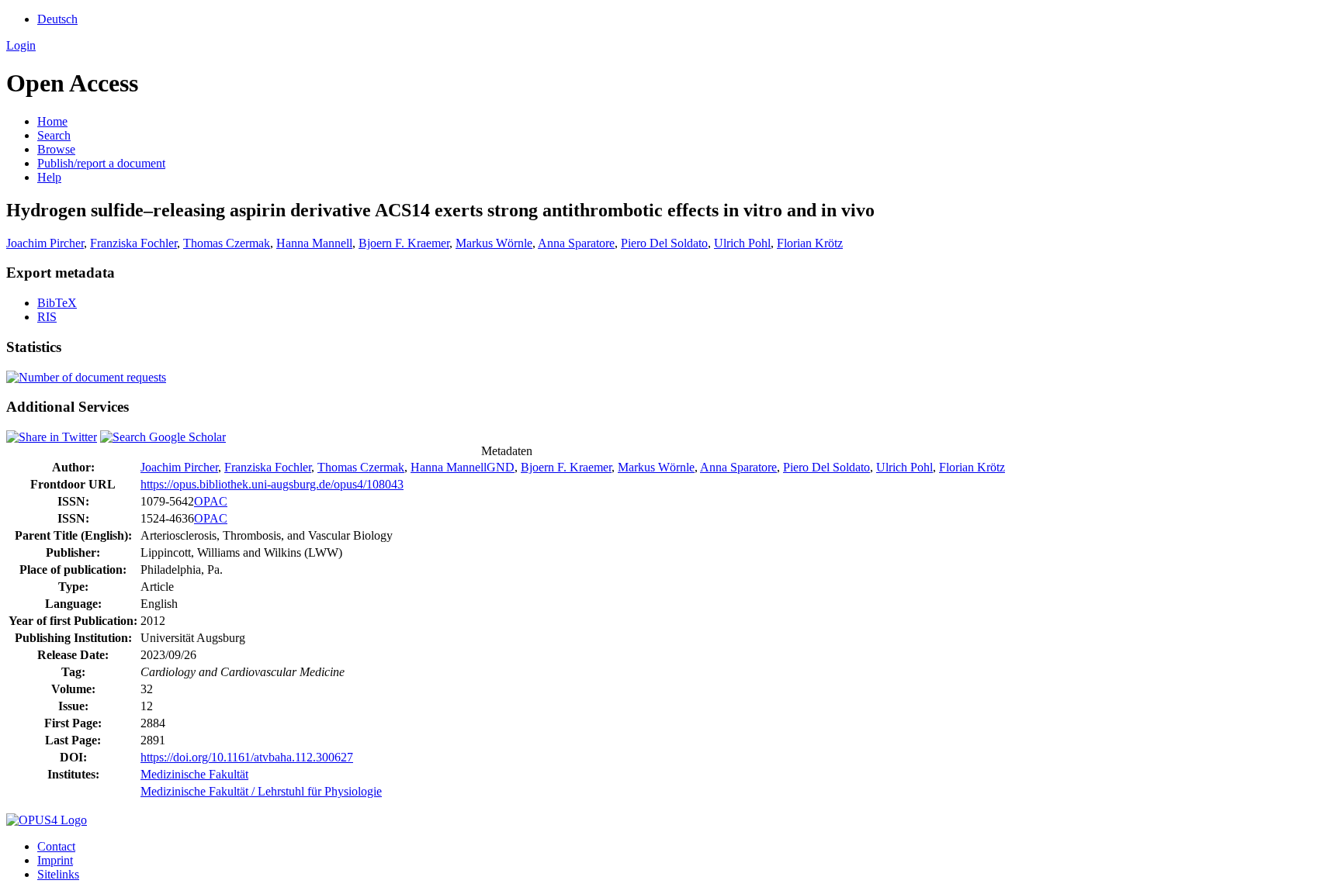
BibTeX (57, 302)
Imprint (55, 860)
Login (21, 45)
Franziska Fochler (133, 243)
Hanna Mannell (314, 243)
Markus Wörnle (494, 243)
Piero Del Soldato (664, 243)
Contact (56, 846)
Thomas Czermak (226, 243)
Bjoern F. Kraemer (404, 243)
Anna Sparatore (576, 243)
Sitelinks (58, 874)
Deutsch (57, 19)
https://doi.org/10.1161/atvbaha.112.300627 (246, 757)
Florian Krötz (810, 243)
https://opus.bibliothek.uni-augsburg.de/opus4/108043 (272, 484)
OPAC (210, 501)
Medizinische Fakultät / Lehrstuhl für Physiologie (261, 791)
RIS (47, 316)
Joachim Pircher (45, 243)
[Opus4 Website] (46, 820)
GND (501, 467)
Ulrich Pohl (742, 243)
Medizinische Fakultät (194, 774)
